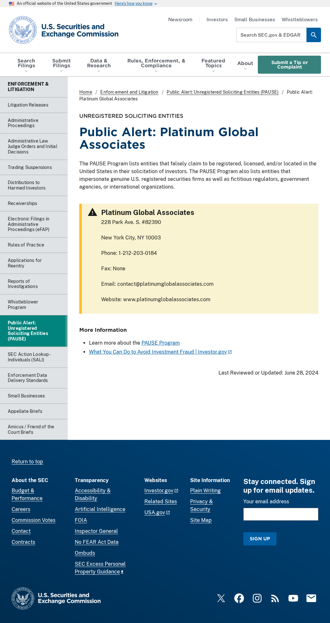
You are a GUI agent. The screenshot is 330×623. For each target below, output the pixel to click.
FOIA (81, 520)
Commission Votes (33, 520)
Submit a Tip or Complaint (289, 65)
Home (85, 92)
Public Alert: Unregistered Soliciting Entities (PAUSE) (222, 92)
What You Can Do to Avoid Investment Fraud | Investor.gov (158, 352)
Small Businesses (254, 19)
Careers (21, 509)
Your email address (266, 501)
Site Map (201, 520)
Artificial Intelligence (100, 509)
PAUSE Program (160, 343)
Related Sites (160, 501)
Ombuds (85, 553)
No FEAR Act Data (97, 542)
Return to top (27, 462)
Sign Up (260, 538)
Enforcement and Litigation (129, 92)
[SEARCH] (313, 35)
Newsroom (180, 19)
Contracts (23, 542)
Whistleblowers (300, 19)
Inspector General (96, 531)
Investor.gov (158, 491)
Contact (21, 531)
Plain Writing (205, 491)
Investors (217, 19)
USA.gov (154, 512)
